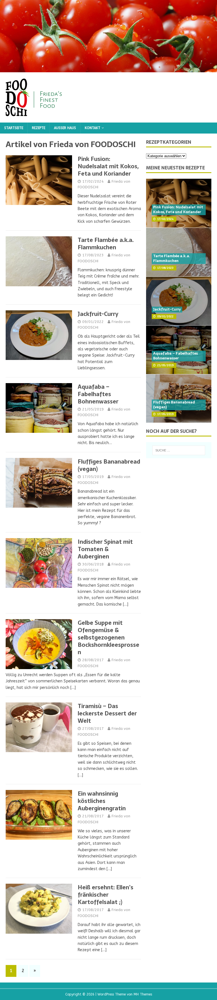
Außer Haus (65, 128)
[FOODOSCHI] (108, 69)
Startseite (13, 128)
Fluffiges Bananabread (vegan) (109, 465)
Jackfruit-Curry (98, 313)
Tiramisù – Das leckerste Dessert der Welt (107, 713)
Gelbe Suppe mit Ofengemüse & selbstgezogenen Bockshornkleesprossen (108, 637)
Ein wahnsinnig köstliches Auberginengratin (102, 801)
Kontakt (92, 128)
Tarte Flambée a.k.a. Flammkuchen (106, 243)
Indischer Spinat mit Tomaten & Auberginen (105, 549)
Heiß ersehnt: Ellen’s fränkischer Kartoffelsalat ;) (105, 895)
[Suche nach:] (178, 450)
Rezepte (38, 128)
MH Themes (143, 994)
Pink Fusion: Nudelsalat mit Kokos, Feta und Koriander (108, 166)
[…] (125, 604)
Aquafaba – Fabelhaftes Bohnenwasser (98, 394)
